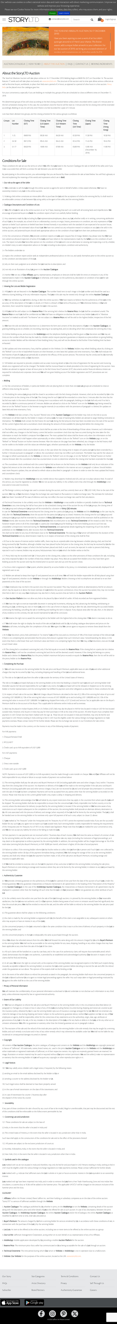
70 (86, 490)
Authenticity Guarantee (71, 1290)
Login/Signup (110, 19)
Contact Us (95, 1276)
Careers (93, 1290)
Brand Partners (38, 1290)
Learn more (64, 13)
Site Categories (38, 1276)
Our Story (6, 1276)
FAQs (70, 64)
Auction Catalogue (14, 64)
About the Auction (54, 64)
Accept (52, 13)
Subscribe (6, 1290)
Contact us (82, 64)
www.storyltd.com (49, 81)
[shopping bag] (100, 19)
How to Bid (34, 64)
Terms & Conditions (69, 1276)
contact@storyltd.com (60, 19)
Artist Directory (38, 1283)
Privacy (64, 1283)
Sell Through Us (97, 1283)
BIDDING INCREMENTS (101, 64)
